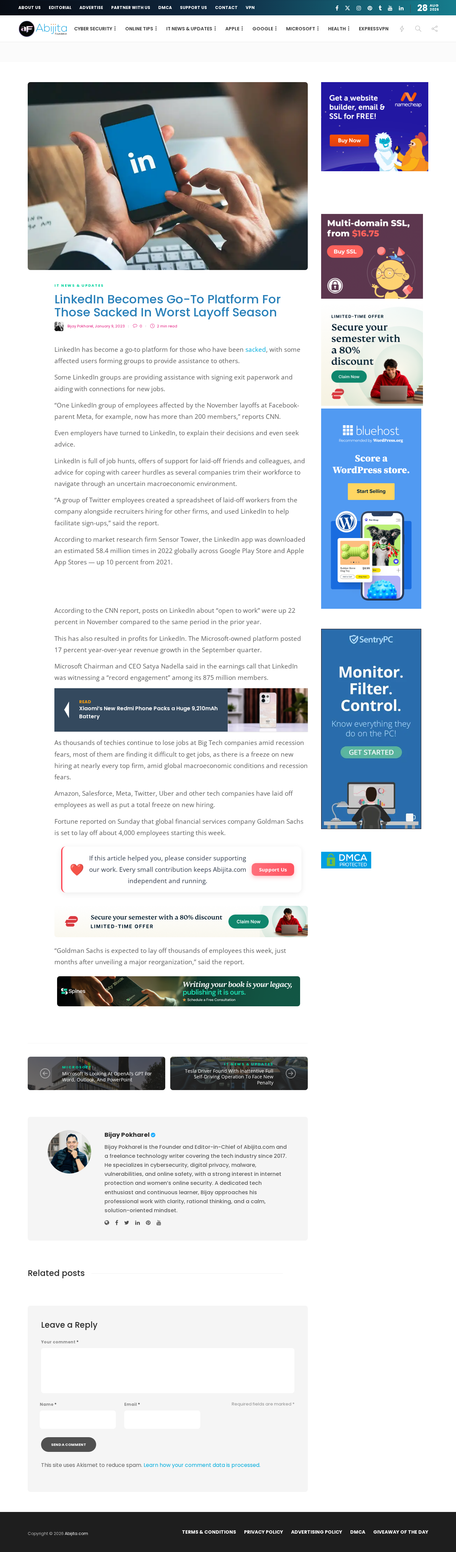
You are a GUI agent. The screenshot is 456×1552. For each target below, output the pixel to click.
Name (48, 1404)
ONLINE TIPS (139, 28)
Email (132, 1404)
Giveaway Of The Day (400, 1532)
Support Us (273, 869)
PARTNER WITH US (130, 7)
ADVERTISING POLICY (316, 1532)
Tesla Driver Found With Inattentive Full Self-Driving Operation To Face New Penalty (229, 1077)
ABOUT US (29, 7)
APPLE (232, 28)
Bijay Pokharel (80, 326)
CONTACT (226, 7)
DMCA (165, 7)
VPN (250, 7)
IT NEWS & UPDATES (189, 28)
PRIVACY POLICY (263, 1532)
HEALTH (337, 28)
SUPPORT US (193, 7)
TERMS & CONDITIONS (209, 1532)
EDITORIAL (60, 7)
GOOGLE (262, 28)
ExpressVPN (374, 28)
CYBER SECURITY (93, 28)
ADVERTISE (91, 7)
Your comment (59, 1342)
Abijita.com (76, 1533)
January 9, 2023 (110, 326)
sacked (255, 349)
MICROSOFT (300, 28)
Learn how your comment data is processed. (202, 1465)
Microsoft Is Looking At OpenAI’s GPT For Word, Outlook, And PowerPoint (107, 1076)
